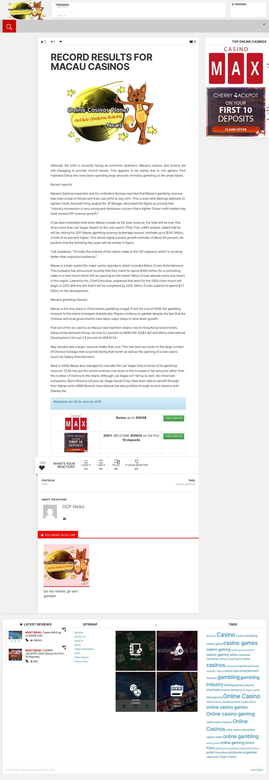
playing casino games (226, 748)
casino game (214, 643)
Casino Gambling (246, 635)
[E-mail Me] (65, 519)
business (211, 636)
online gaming (232, 742)
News (77, 653)
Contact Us (80, 636)
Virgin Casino (228, 756)
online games (213, 743)
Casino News (242, 658)
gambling (190, 483)
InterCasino (213, 689)
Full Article (14, 114)
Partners (257, 770)
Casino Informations (84, 649)
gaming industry (244, 685)
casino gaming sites (221, 655)
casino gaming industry (243, 650)
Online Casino (241, 696)
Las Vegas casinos (251, 690)
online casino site (236, 729)
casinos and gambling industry (242, 666)
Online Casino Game (244, 702)
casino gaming (218, 649)
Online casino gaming (230, 714)
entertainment (249, 671)
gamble (180, 483)
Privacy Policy (81, 661)
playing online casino (248, 748)
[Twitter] (264, 24)
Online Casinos (81, 657)
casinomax (244, 654)
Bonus (78, 645)
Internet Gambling (231, 690)
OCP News (73, 506)
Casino (226, 634)
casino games (240, 643)
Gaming (229, 685)
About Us (79, 640)
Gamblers (211, 678)
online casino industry (219, 722)
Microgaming (214, 697)
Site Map (79, 632)
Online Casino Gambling (219, 702)
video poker (212, 757)
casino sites (231, 670)
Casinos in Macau (215, 671)
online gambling (241, 736)
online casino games (227, 707)
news (45, 483)
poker (210, 752)
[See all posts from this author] (50, 511)
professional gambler (243, 752)
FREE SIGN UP (174, 418)
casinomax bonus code (220, 658)
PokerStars (221, 752)
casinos (215, 665)
